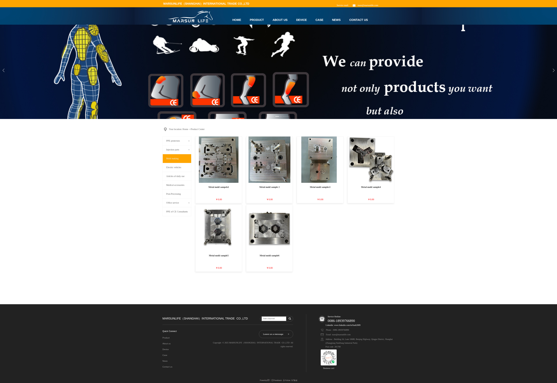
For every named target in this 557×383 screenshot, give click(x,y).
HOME (236, 19)
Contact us (167, 367)
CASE (319, 19)
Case (164, 355)
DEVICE (301, 19)
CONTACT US (358, 19)
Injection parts (172, 149)
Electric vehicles (173, 167)
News (165, 361)
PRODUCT (257, 19)
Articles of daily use (175, 176)
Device (165, 349)
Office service (172, 203)
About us (166, 343)
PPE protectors (173, 141)
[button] (271, 116)
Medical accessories (175, 185)
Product (166, 338)
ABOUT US (280, 19)
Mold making (172, 158)
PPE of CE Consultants (177, 211)
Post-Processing (173, 194)
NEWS (336, 19)
